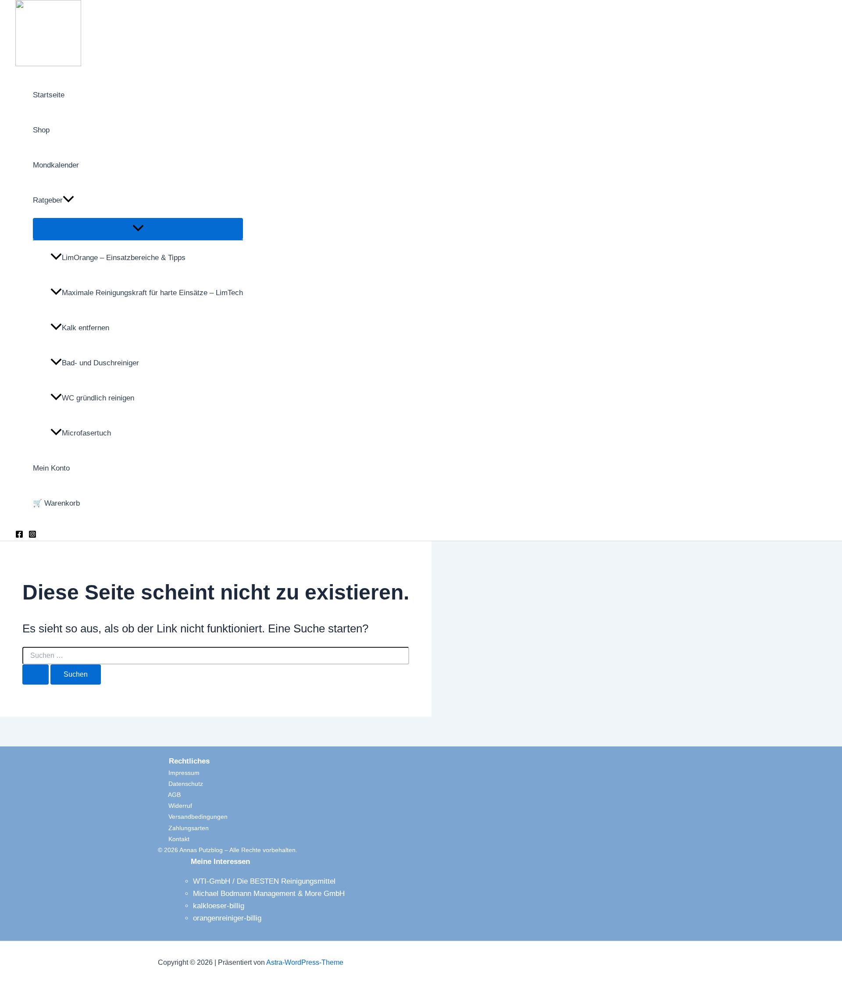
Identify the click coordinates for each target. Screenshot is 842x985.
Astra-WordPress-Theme (304, 962)
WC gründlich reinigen (98, 398)
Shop (41, 130)
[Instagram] (32, 536)
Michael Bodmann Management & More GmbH (269, 893)
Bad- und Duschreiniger (100, 363)
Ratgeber (48, 200)
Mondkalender (56, 165)
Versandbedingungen (193, 816)
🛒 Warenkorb (56, 503)
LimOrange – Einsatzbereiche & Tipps (124, 257)
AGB (169, 794)
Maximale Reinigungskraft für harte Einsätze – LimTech (152, 293)
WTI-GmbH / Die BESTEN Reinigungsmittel (264, 881)
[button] (68, 200)
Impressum (179, 772)
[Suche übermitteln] (35, 674)
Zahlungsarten (183, 828)
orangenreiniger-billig (227, 918)
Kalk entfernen (85, 328)
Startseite (48, 95)
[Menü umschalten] (138, 228)
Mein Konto (51, 468)
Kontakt (173, 838)
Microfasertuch (86, 433)
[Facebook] (19, 536)
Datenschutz (180, 783)
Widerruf (175, 805)
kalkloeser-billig (218, 906)
